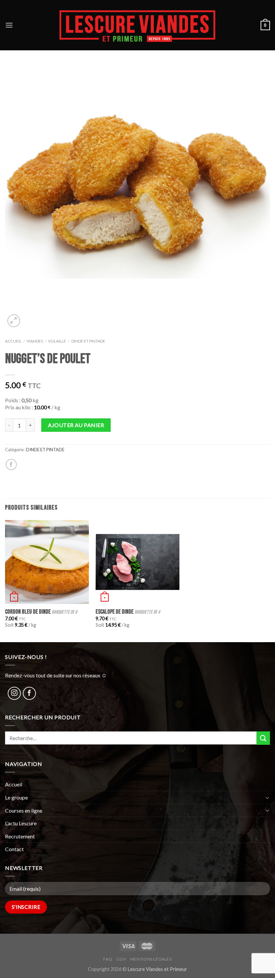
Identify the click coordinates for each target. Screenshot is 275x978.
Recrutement (20, 836)
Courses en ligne (23, 810)
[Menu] (9, 25)
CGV (121, 959)
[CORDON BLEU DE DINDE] (47, 562)
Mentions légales (151, 959)
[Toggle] (267, 797)
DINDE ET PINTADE (88, 341)
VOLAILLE (57, 341)
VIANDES (34, 341)
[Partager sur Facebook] (11, 464)
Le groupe (16, 797)
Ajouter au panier (76, 425)
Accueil (13, 341)
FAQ (107, 959)
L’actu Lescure (21, 823)
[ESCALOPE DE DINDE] (137, 562)
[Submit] (263, 737)
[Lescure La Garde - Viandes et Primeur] (137, 25)
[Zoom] (13, 320)
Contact (14, 849)
